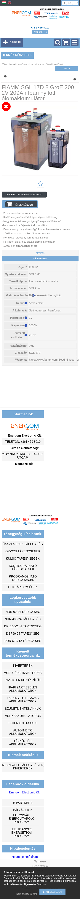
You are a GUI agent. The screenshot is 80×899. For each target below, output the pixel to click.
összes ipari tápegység (23, 544)
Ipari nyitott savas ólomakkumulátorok (46, 64)
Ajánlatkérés (40, 32)
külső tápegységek (23, 558)
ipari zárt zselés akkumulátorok (22, 689)
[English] (9, 4)
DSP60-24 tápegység (22, 633)
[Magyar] (4, 4)
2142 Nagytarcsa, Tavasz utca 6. (22, 456)
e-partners (23, 802)
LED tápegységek (23, 587)
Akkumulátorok (21, 64)
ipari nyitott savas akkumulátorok (23, 699)
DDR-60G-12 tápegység (22, 640)
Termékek (40, 861)
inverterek (23, 665)
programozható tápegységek (23, 578)
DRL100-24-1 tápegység (22, 626)
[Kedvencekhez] (40, 184)
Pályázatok (23, 810)
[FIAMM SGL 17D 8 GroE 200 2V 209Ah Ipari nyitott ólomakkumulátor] (40, 170)
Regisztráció (40, 866)
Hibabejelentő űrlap (25, 856)
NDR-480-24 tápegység (23, 619)
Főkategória (7, 64)
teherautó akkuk (23, 723)
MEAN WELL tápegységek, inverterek (23, 766)
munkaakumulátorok (23, 715)
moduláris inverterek (23, 672)
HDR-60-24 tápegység (23, 611)
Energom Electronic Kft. (24, 792)
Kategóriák (15, 41)
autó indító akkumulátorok (22, 732)
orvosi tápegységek (22, 551)
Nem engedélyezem (26, 894)
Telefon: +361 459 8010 (23, 441)
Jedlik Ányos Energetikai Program (21, 833)
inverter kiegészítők (23, 680)
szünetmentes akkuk (23, 708)
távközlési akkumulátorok (22, 742)
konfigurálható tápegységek (23, 567)
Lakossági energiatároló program (21, 819)
